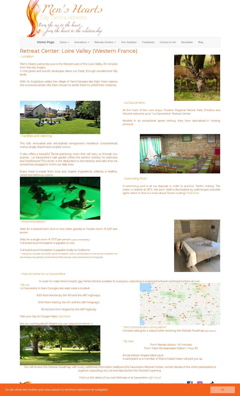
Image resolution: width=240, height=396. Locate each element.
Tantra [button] (63, 42)
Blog (200, 42)
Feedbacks (148, 42)
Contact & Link (168, 42)
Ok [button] (222, 389)
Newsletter (187, 42)
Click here (193, 193)
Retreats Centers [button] (104, 42)
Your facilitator (129, 42)
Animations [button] (80, 42)
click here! (64, 316)
